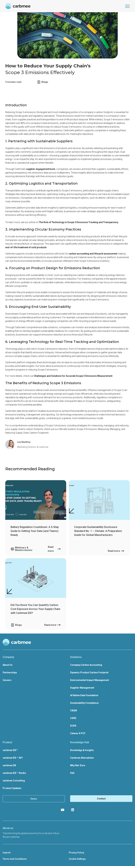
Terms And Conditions (15, 859)
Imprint (6, 852)
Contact (101, 798)
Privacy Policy (76, 852)
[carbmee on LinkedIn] (72, 810)
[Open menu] (127, 6)
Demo (33, 798)
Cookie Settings (77, 859)
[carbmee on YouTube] (62, 810)
